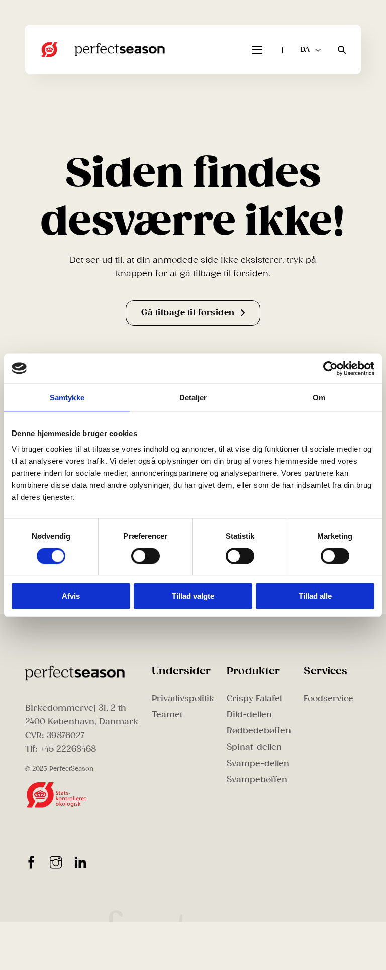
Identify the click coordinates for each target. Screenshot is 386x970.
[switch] (145, 556)
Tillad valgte (193, 596)
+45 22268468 (68, 749)
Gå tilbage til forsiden (188, 312)
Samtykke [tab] (67, 397)
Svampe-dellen (258, 763)
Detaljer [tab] (193, 397)
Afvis (71, 596)
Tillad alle (315, 596)
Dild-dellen (249, 714)
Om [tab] (319, 397)
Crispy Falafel (254, 698)
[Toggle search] (342, 50)
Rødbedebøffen (259, 730)
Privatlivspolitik (183, 698)
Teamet (167, 714)
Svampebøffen (257, 779)
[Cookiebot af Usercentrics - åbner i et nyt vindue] (330, 368)
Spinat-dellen (254, 747)
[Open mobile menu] (257, 50)
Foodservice (328, 698)
